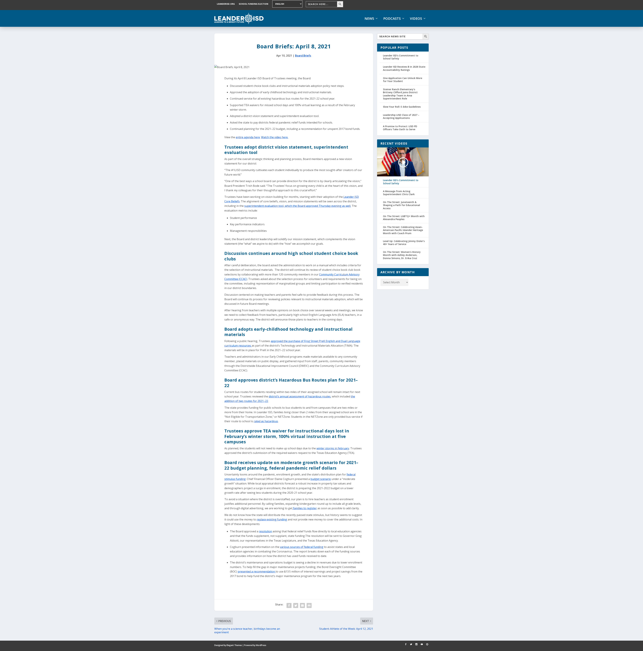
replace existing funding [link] (272, 519)
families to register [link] (304, 508)
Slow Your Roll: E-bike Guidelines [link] (402, 106)
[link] (239, 18)
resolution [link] (265, 531)
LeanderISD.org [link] (226, 4)
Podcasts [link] (392, 18)
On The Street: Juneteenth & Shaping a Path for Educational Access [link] (401, 205)
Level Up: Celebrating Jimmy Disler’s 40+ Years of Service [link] (404, 243)
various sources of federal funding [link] (301, 547)
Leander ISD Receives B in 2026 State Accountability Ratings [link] (404, 68)
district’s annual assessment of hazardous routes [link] (300, 396)
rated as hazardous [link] (266, 421)
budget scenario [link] (320, 479)
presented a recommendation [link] (257, 571)
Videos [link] (416, 18)
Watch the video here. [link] (274, 137)
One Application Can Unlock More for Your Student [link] (402, 79)
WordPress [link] (261, 645)
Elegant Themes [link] (234, 645)
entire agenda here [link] (248, 137)
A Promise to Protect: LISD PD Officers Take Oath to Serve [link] (400, 128)
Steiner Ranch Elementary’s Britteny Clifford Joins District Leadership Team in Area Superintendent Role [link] (400, 94)
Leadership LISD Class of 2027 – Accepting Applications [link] (401, 116)
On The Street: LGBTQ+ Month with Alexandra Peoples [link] (404, 218)
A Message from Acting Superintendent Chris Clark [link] (399, 193)
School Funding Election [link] (253, 4)
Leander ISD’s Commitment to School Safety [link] (400, 57)
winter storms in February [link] (332, 448)
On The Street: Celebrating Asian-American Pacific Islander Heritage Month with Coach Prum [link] (403, 230)
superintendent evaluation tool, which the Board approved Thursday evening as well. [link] (297, 206)
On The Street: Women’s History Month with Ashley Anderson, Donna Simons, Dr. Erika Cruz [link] (402, 255)
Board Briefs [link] (303, 55)
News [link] (369, 18)
